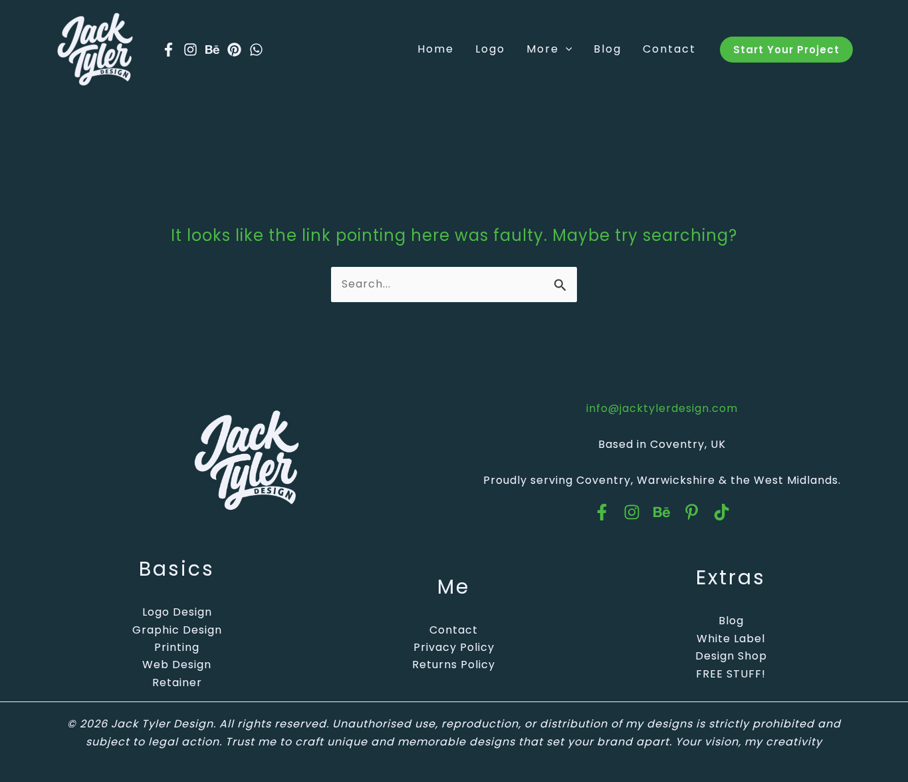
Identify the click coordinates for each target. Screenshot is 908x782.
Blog (731, 620)
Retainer (177, 682)
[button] (565, 49)
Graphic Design (177, 630)
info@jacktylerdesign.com (662, 408)
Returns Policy (453, 664)
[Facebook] (168, 50)
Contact (453, 630)
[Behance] (212, 50)
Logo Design (177, 612)
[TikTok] (721, 512)
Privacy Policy (454, 647)
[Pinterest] (234, 50)
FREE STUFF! (731, 674)
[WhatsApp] (256, 50)
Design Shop (731, 656)
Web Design (176, 664)
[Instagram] (190, 50)
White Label (731, 638)
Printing (176, 647)
